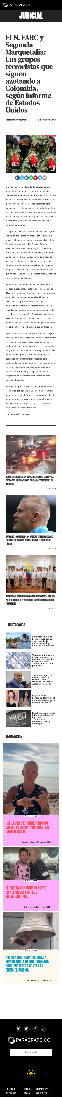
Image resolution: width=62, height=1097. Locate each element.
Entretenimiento (29, 842)
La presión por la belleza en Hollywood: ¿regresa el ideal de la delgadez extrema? (43, 698)
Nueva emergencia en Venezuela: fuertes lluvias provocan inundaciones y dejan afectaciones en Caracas (30, 480)
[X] (22, 177)
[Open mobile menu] (57, 5)
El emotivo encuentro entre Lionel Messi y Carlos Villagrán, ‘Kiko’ (26, 892)
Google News (28, 1090)
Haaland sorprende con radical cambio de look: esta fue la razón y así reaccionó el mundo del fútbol (29, 540)
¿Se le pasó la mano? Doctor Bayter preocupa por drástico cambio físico (27, 827)
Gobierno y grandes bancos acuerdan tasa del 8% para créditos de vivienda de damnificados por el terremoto (30, 600)
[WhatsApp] (31, 177)
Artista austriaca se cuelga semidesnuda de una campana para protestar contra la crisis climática (27, 964)
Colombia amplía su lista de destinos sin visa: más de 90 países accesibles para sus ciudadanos (43, 641)
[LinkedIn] (26, 177)
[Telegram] (40, 177)
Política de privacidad (11, 1090)
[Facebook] (17, 177)
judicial (31, 15)
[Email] (44, 177)
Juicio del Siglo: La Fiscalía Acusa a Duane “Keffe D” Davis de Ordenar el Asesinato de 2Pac (42, 679)
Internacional (32, 980)
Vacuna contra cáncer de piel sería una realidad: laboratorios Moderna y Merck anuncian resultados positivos (43, 660)
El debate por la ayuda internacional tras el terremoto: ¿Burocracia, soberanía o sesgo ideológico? (43, 718)
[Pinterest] (35, 177)
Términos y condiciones (42, 1090)
